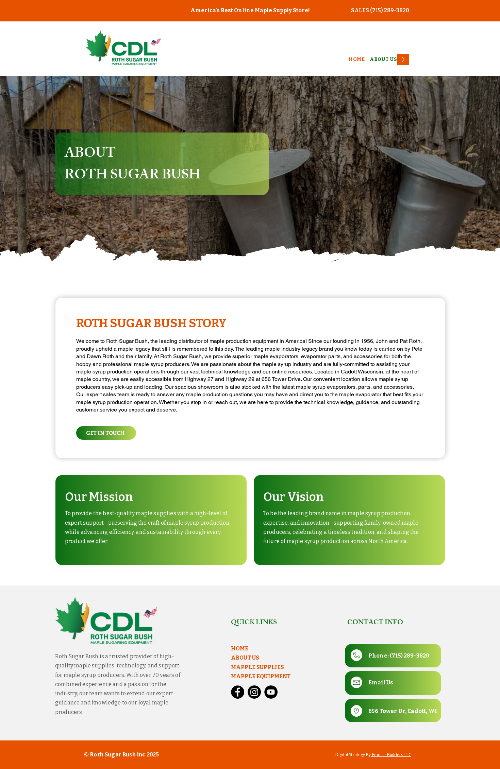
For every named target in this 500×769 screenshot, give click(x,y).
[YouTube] (271, 692)
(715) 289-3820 (409, 655)
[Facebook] (237, 692)
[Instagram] (254, 692)
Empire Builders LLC (391, 754)
